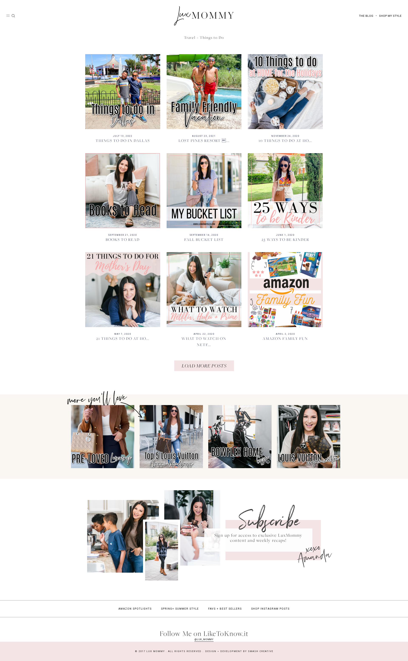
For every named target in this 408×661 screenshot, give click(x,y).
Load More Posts (204, 366)
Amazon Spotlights (135, 608)
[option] (101, 436)
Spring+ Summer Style (180, 608)
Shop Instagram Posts (270, 608)
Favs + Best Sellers (225, 608)
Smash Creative (260, 651)
